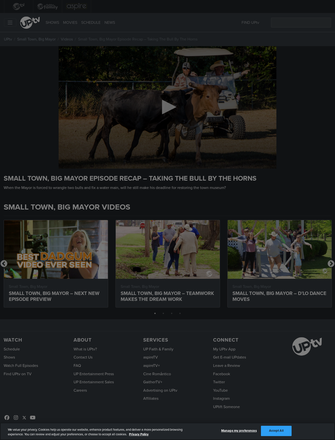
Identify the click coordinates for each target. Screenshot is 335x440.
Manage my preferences (239, 431)
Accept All (276, 431)
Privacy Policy (139, 435)
